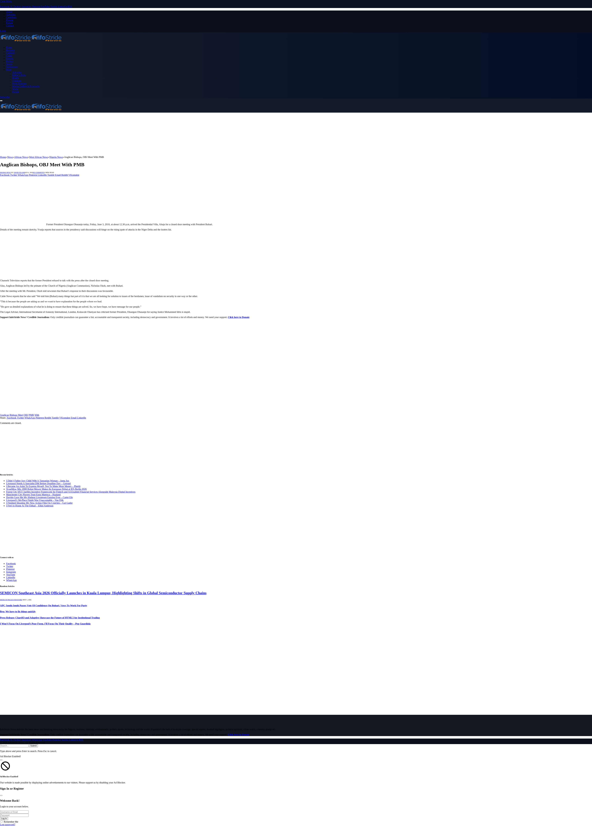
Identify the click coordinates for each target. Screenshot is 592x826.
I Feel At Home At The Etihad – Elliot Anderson (29, 505)
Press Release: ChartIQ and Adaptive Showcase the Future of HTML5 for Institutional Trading (50, 617)
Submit (33, 746)
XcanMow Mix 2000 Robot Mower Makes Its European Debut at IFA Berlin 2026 (46, 489)
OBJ (26, 415)
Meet (20, 415)
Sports (9, 64)
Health (15, 78)
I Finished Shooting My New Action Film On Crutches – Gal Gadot (39, 503)
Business (10, 50)
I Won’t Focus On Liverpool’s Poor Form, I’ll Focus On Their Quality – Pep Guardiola (45, 623)
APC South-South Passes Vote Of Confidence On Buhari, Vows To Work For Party (43, 605)
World (15, 89)
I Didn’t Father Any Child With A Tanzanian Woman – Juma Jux (37, 480)
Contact (10, 25)
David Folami (19, 172)
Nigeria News (5, 172)
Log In (4, 818)
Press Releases (19, 83)
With (37, 415)
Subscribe (5, 97)
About (9, 11)
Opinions (16, 80)
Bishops (13, 415)
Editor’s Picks (19, 75)
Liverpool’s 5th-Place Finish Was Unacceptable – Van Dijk (35, 500)
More (8, 69)
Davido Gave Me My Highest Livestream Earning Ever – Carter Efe (39, 497)
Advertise (11, 14)
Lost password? (7, 824)
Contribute (11, 17)
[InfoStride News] (31, 42)
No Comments (38, 172)
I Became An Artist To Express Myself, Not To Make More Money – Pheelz (43, 486)
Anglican (4, 415)
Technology (12, 67)
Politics (9, 61)
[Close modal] (1, 795)
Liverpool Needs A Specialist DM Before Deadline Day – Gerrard (38, 483)
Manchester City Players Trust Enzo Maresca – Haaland (33, 494)
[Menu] (1, 100)
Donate (9, 20)
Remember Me (11, 821)
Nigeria (9, 58)
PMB (31, 415)
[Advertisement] (92, 134)
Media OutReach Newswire (26, 86)
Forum (9, 23)
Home (9, 47)
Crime (9, 55)
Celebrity (10, 53)
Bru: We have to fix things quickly (18, 611)
